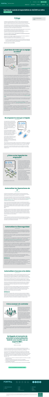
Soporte (33, 388)
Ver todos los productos (21, 390)
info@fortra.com (34, 390)
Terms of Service (26, 393)
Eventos (19, 388)
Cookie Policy (21, 393)
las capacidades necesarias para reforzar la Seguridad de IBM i (16, 239)
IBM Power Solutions (11, 3)
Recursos (39, 4)
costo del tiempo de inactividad (20, 102)
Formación (33, 389)
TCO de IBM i (24, 108)
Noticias (19, 389)
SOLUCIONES (33, 4)
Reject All (40, 394)
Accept (40, 393)
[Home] (4, 3)
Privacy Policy (18, 393)
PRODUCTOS (27, 4)
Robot (34, 19)
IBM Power (6, 388)
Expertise (43, 4)
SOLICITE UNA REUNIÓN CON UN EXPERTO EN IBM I (17, 367)
